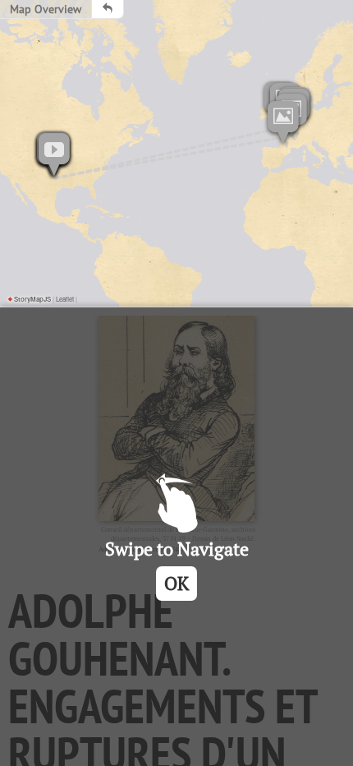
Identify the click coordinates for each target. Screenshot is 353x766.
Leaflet (65, 298)
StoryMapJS (29, 298)
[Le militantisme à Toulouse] (283, 122)
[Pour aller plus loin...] (54, 154)
